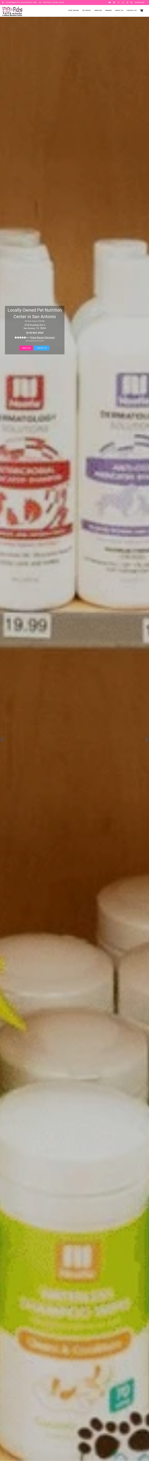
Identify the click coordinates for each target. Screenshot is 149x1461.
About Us (26, 348)
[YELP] (123, 2)
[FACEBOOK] (114, 2)
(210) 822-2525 (34, 332)
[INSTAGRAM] (118, 2)
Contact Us (42, 348)
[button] (2, 739)
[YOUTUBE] (109, 2)
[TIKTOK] (127, 2)
